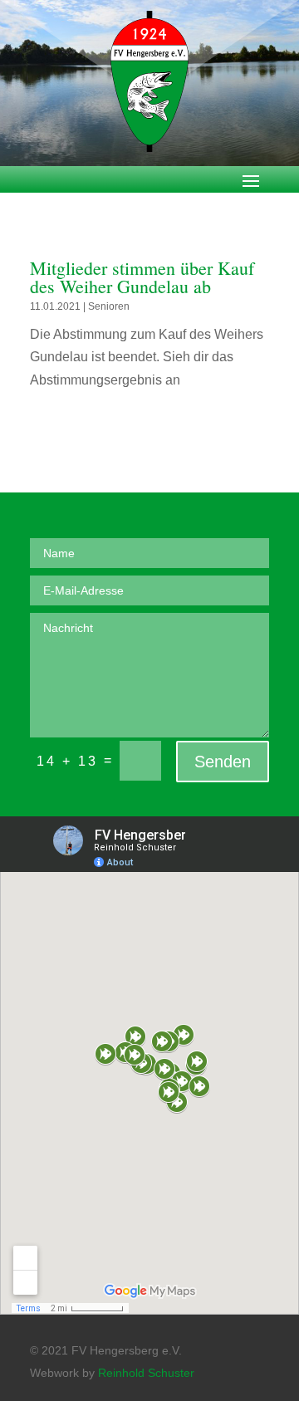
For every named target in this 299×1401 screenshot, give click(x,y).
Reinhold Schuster (146, 1372)
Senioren (109, 306)
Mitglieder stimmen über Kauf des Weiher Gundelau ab (142, 277)
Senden (222, 761)
